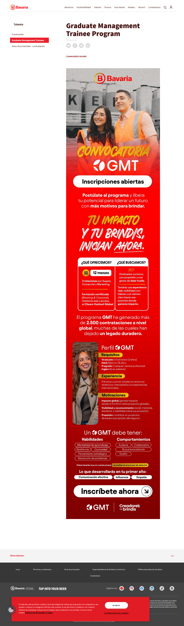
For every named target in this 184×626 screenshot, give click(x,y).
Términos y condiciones (42, 569)
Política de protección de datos (150, 569)
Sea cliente (119, 7)
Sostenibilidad (84, 7)
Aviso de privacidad (71, 569)
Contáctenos (95, 576)
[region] (81, 609)
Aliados (131, 7)
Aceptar (116, 605)
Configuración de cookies (116, 613)
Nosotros (69, 7)
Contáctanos (154, 7)
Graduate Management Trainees (28, 40)
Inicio (18, 569)
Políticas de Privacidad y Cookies (39, 612)
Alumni (141, 7)
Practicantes (18, 34)
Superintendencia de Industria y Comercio (108, 569)
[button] (92, 555)
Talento (97, 7)
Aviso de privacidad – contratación (28, 46)
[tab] (92, 556)
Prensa (107, 7)
